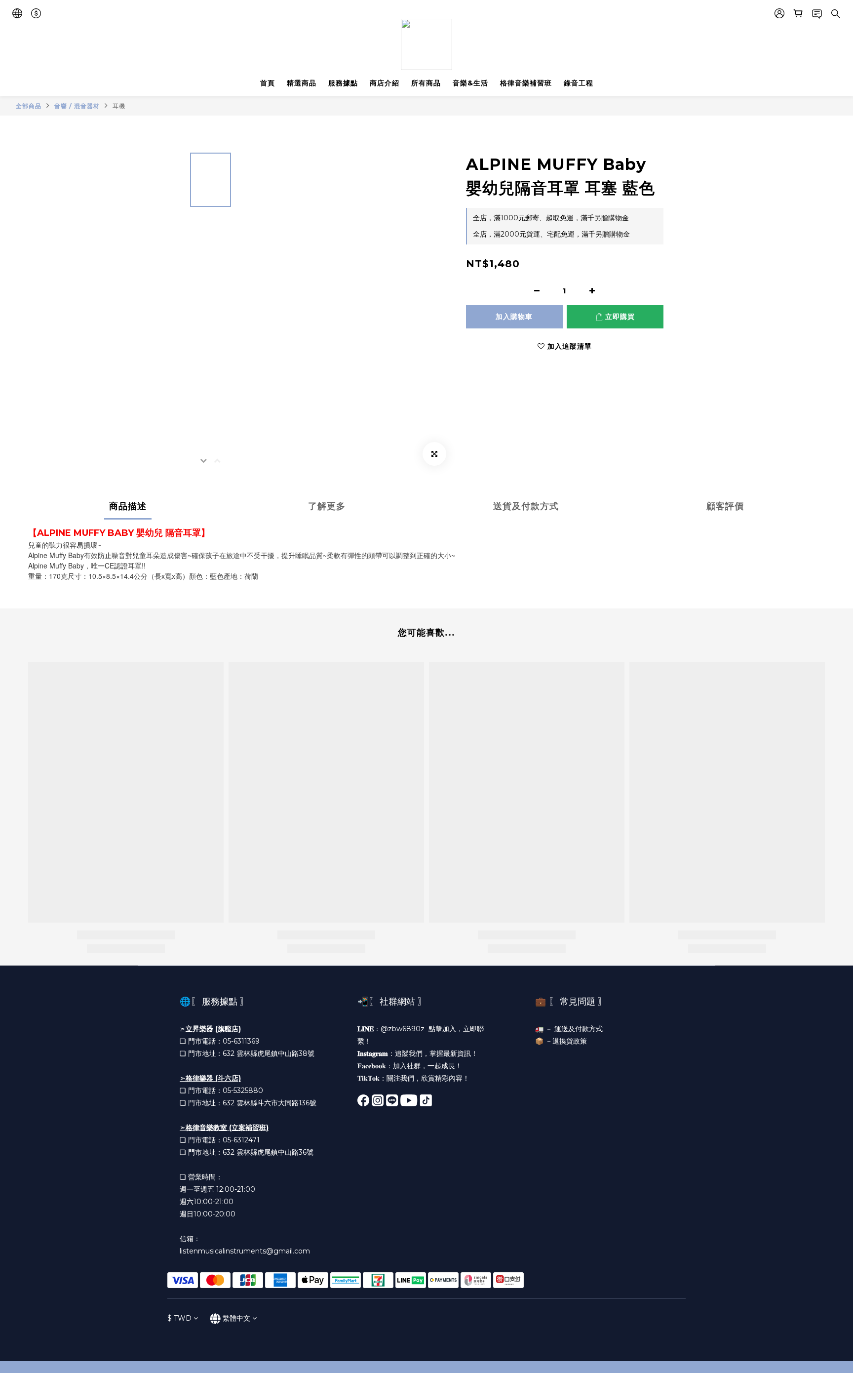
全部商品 (28, 106)
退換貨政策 (569, 1041)
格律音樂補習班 (526, 83)
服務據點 (343, 83)
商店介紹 (384, 83)
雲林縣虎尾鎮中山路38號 (275, 1053)
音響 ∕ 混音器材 (77, 106)
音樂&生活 (470, 83)
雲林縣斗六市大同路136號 (276, 1102)
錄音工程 (578, 83)
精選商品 (301, 83)
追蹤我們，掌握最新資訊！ (436, 1053)
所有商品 (426, 83)
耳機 (119, 106)
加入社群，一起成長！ (427, 1065)
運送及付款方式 (578, 1028)
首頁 (267, 83)
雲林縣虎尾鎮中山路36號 (274, 1152)
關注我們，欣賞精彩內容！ (428, 1078)
